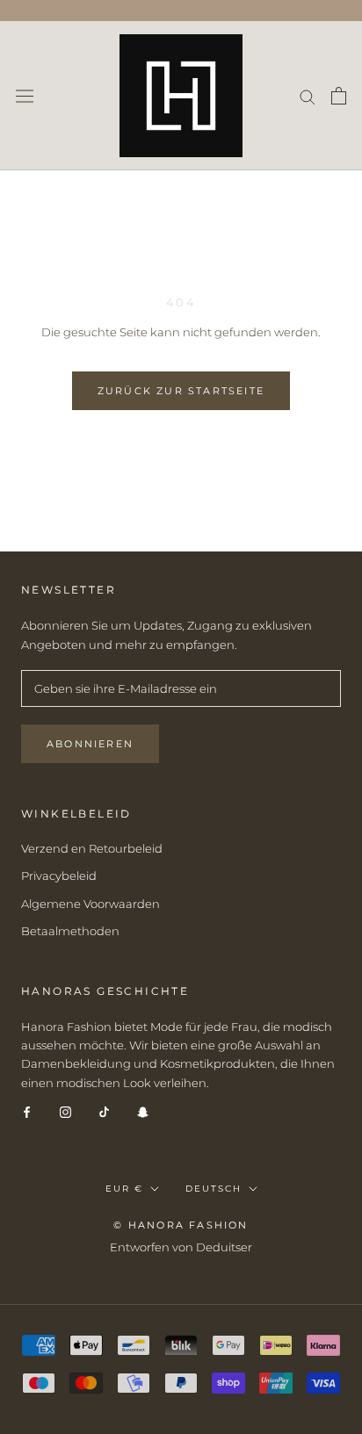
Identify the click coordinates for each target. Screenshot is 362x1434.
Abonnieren (90, 744)
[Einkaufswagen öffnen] (338, 95)
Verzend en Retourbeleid (92, 848)
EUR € (124, 1188)
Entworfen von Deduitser (181, 1247)
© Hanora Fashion (180, 1225)
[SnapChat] (142, 1111)
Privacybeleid (59, 875)
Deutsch (213, 1188)
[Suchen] (307, 96)
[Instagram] (65, 1111)
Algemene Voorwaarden (90, 904)
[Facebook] (27, 1111)
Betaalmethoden (70, 931)
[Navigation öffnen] (24, 95)
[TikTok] (104, 1111)
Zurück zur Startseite (181, 391)
